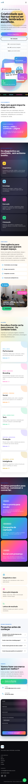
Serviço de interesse (8, 717)
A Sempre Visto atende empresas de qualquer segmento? (11, 635)
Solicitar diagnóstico (13, 34)
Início (2, 757)
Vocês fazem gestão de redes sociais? (12, 645)
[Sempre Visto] (2, 2)
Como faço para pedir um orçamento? (12, 651)
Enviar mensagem (15, 733)
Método (2, 758)
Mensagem (5, 723)
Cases (2, 762)
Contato (2, 764)
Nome (3, 701)
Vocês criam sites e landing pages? (11, 640)
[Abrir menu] (26, 2)
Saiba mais (5, 358)
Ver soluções (14, 38)
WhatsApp (5, 712)
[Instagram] (2, 776)
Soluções (3, 760)
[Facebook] (5, 776)
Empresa (4, 706)
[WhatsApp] (24, 780)
